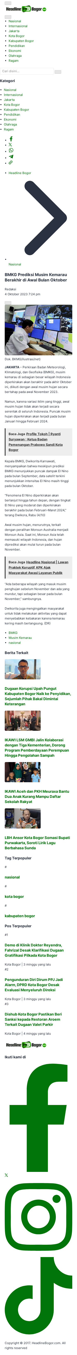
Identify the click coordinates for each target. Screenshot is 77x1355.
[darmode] (8, 17)
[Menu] (8, 3)
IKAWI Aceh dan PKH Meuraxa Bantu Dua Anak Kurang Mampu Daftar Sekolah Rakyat (37, 796)
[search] (58, 72)
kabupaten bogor (20, 916)
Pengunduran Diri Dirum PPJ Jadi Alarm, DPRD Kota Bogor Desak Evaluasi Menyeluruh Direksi (34, 984)
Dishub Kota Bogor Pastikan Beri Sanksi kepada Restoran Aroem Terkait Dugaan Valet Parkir (33, 1019)
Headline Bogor (20, 173)
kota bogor (14, 896)
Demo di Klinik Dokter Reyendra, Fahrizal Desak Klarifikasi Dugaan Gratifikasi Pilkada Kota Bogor (34, 950)
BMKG (13, 633)
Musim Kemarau (20, 638)
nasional (15, 643)
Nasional (15, 264)
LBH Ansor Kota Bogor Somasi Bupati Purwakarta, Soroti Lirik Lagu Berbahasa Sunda (37, 843)
